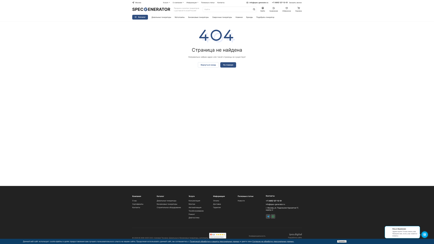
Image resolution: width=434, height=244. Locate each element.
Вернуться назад (208, 65)
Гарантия (217, 207)
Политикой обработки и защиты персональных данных (214, 241)
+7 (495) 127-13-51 (280, 3)
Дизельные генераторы (166, 201)
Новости (241, 201)
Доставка (217, 204)
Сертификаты (137, 204)
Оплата (216, 201)
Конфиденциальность (257, 236)
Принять (342, 241)
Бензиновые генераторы (167, 204)
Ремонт (192, 214)
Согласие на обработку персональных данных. (273, 241)
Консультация (194, 201)
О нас (134, 201)
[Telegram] (268, 216)
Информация (219, 196)
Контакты (136, 207)
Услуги (192, 196)
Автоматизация (195, 207)
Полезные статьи (245, 196)
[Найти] (254, 9)
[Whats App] (273, 216)
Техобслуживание (196, 211)
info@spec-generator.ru (258, 3)
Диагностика (194, 218)
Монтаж (192, 204)
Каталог (160, 196)
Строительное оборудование (169, 207)
